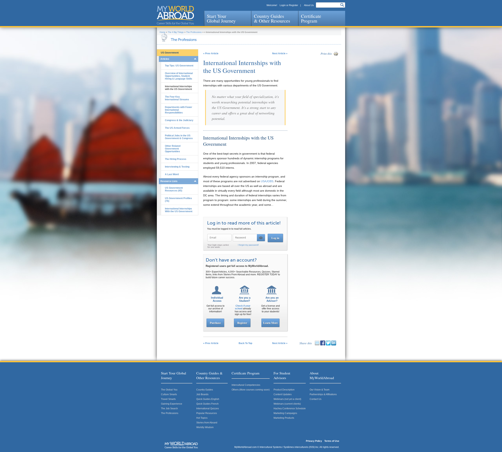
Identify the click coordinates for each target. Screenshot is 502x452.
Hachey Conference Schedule (290, 408)
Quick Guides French (207, 403)
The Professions (194, 32)
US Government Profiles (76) (178, 199)
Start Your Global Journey (221, 18)
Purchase (215, 323)
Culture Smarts (169, 394)
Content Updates (283, 394)
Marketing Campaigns (285, 413)
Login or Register (289, 5)
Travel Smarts (168, 399)
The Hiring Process (175, 159)
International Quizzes (207, 408)
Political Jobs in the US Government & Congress (179, 137)
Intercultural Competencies (246, 385)
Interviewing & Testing (177, 166)
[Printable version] (335, 55)
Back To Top (245, 343)
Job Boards (202, 394)
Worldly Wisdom (205, 427)
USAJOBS (267, 181)
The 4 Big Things (176, 32)
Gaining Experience (171, 403)
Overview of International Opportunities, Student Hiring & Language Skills (179, 76)
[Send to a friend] (317, 344)
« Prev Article (210, 53)
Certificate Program (311, 18)
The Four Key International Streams (177, 98)
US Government (170, 52)
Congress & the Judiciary (179, 120)
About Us (309, 5)
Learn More (270, 323)
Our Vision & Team (319, 389)
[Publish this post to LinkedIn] (333, 344)
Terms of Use (331, 441)
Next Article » (279, 53)
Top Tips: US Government (179, 65)
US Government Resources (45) (174, 189)
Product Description (284, 389)
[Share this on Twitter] (328, 344)
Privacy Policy (314, 441)
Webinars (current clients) (287, 403)
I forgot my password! (248, 245)
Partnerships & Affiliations (323, 394)
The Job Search (169, 408)
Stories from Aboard (206, 422)
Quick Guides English (207, 399)
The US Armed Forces (177, 128)
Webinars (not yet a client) (287, 399)
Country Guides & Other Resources (272, 18)
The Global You (169, 389)
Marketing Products (284, 418)
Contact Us (315, 399)
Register (242, 323)
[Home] (175, 15)
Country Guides (204, 389)
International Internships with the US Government (178, 88)
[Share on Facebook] (322, 344)
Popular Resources (206, 413)
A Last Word (172, 174)
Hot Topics (201, 418)
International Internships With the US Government (178, 210)
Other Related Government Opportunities (172, 149)
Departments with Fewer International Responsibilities (178, 110)
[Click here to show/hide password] (261, 237)
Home (162, 32)
